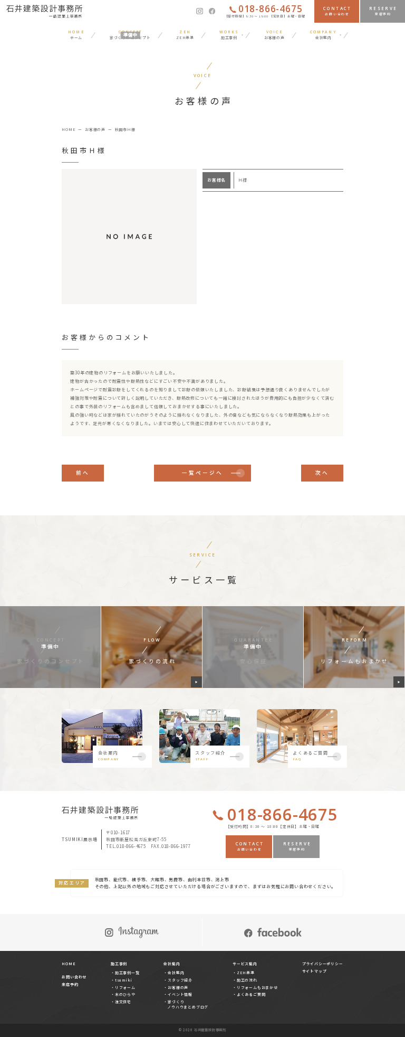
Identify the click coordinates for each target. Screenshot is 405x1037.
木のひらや (125, 994)
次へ (322, 472)
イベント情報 (180, 994)
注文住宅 (123, 1001)
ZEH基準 (246, 972)
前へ (83, 472)
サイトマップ (314, 971)
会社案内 (176, 972)
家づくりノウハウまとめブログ (187, 1004)
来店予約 (70, 984)
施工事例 (119, 963)
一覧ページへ (202, 472)
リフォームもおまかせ (257, 987)
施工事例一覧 (127, 972)
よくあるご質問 (251, 994)
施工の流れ (247, 980)
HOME (68, 963)
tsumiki (123, 980)
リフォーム (125, 987)
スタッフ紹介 (180, 980)
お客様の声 (178, 987)
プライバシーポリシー (322, 963)
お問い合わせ (74, 976)
